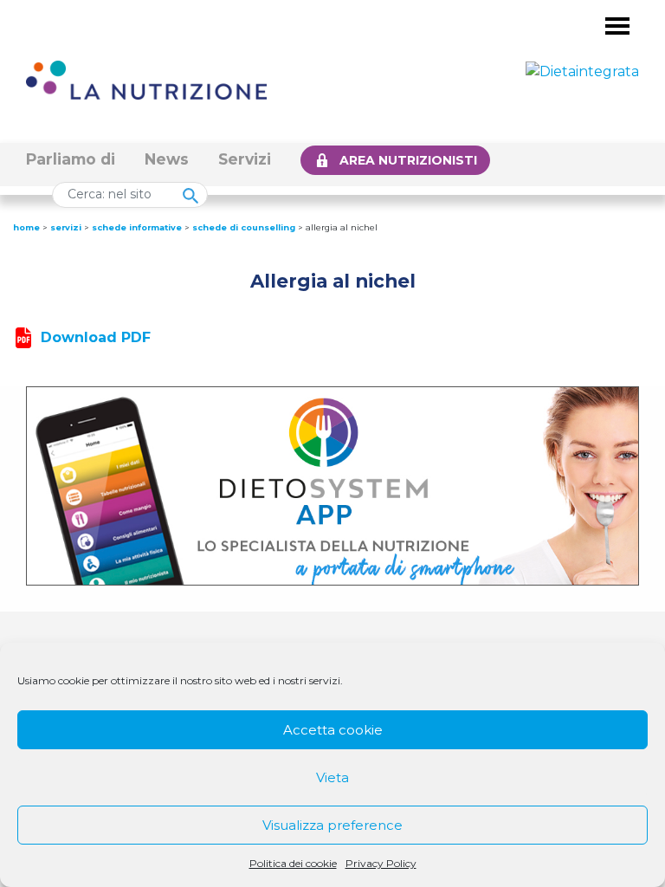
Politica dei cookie (293, 863)
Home (26, 227)
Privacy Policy (380, 863)
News (167, 159)
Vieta (332, 777)
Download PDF (96, 337)
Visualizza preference (332, 825)
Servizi (244, 159)
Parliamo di (70, 159)
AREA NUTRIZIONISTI (408, 160)
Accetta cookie (333, 730)
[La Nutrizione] (146, 79)
